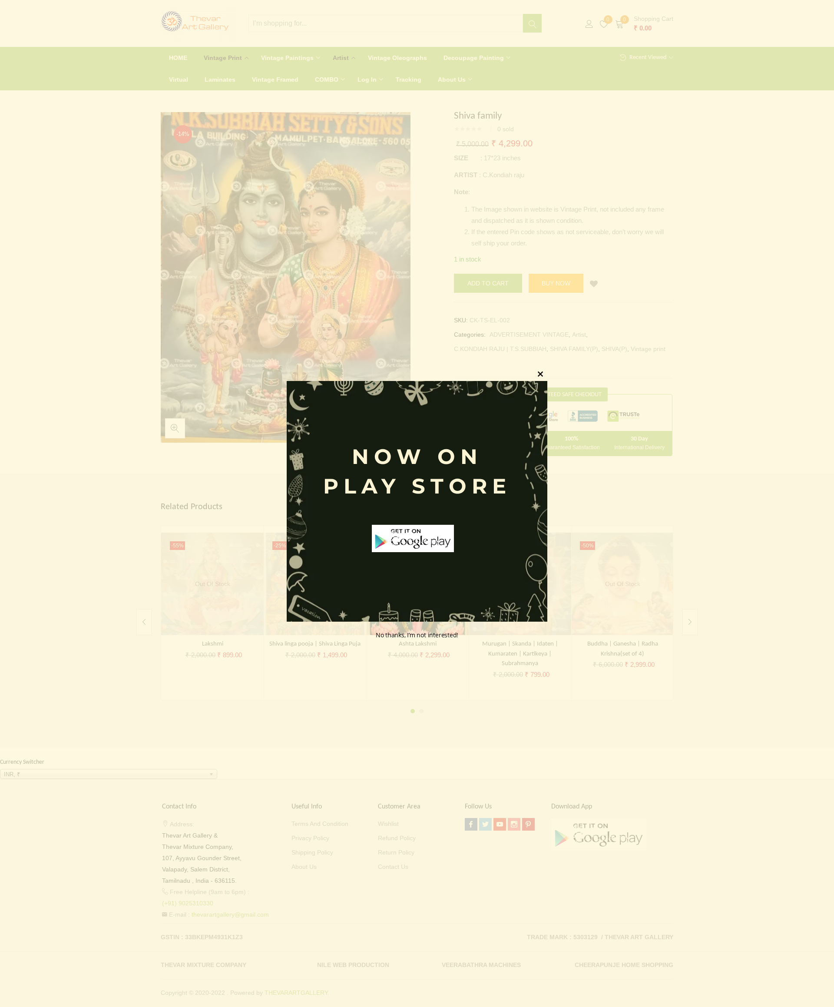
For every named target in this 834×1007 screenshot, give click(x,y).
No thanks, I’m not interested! (417, 635)
